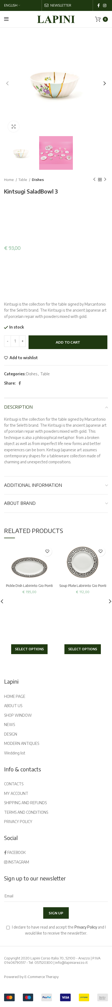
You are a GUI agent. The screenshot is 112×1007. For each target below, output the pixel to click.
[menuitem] (12, 5)
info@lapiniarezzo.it (71, 962)
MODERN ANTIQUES (21, 743)
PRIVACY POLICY (18, 821)
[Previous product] (94, 179)
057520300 (44, 962)
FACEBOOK (16, 852)
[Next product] (105, 179)
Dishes (38, 179)
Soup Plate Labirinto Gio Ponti (82, 585)
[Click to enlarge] (13, 126)
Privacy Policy (85, 927)
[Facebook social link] (98, 5)
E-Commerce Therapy (41, 976)
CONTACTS (13, 783)
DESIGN (10, 734)
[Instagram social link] (104, 5)
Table (23, 179)
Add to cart (68, 342)
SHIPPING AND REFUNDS (25, 802)
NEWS (9, 724)
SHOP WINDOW (18, 715)
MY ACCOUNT (16, 793)
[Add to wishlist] (47, 551)
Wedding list (14, 753)
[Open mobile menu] (6, 19)
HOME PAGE (14, 696)
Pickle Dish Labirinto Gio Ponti (29, 585)
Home (9, 179)
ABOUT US (13, 705)
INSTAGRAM (18, 862)
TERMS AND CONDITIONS (26, 812)
